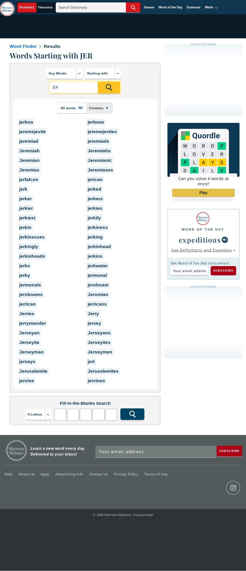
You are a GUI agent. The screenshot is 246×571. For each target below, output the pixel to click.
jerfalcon (28, 179)
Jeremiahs (99, 150)
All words (71, 108)
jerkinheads (32, 256)
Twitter (198, 488)
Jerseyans (99, 332)
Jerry (93, 313)
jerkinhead (99, 246)
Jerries (26, 313)
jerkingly (28, 246)
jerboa (26, 122)
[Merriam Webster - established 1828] (7, 6)
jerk (23, 189)
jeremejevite (32, 131)
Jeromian (98, 294)
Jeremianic (100, 160)
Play (203, 193)
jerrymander (32, 323)
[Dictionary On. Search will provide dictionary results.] (36, 7)
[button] (211, 7)
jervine (26, 380)
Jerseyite (29, 342)
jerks (24, 265)
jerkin (25, 227)
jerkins (95, 256)
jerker (25, 198)
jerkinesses (32, 237)
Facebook (181, 488)
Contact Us (99, 474)
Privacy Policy (127, 474)
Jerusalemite (33, 371)
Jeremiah (29, 150)
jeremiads (98, 141)
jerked (94, 189)
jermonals (30, 284)
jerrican (27, 304)
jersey (94, 323)
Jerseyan (29, 332)
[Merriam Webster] (203, 218)
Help (9, 474)
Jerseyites (99, 342)
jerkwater (98, 265)
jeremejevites (102, 131)
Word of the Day (170, 7)
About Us (27, 474)
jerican (95, 179)
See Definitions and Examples (201, 250)
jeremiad (28, 141)
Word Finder (23, 46)
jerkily (94, 217)
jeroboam (98, 284)
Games (149, 7)
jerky (24, 275)
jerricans (97, 304)
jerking (95, 237)
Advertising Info (70, 474)
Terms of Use (155, 474)
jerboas (96, 122)
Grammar (194, 7)
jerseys (27, 361)
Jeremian (29, 160)
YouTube (216, 488)
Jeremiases (100, 169)
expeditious (200, 239)
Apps (46, 474)
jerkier (26, 208)
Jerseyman (31, 351)
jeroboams (31, 294)
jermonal (97, 275)
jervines (96, 380)
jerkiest (27, 217)
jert (91, 361)
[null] (225, 240)
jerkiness (98, 227)
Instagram (233, 488)
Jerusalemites (103, 371)
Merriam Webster (16, 450)
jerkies (95, 208)
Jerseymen (100, 351)
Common (98, 108)
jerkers (95, 198)
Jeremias (29, 169)
